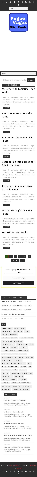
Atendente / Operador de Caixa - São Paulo (16, 305)
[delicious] (18, 4)
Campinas (5, 347)
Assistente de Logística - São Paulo (15, 400)
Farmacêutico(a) (7, 357)
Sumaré (14, 383)
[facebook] (2, 1)
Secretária (5, 383)
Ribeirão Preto (7, 376)
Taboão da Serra (24, 383)
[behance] (29, 1)
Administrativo (7, 328)
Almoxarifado (6, 331)
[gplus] (10, 1)
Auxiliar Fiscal (7, 341)
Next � (15, 260)
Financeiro (19, 357)
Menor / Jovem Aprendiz (10, 367)
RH (31, 373)
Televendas (27, 386)
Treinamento (6, 389)
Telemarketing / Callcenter (11, 386)
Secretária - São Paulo (14, 232)
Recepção (5, 373)
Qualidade (23, 370)
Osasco (23, 367)
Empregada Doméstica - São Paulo (13, 314)
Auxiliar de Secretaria (9, 338)
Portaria (5, 370)
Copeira (13, 351)
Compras (5, 351)
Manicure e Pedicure (9, 363)
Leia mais (6, 108)
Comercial (23, 347)
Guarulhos (29, 357)
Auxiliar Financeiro (26, 338)
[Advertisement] (18, 52)
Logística (18, 360)
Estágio (23, 354)
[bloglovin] (18, 1)
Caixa (32, 344)
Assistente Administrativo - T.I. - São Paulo (17, 447)
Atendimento (18, 331)
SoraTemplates (14, 465)
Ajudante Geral (20, 328)
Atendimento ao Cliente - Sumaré (13, 318)
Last (22, 260)
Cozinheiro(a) (23, 351)
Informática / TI (7, 360)
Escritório (15, 354)
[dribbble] (22, 1)
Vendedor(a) (24, 389)
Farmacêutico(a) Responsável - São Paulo (16, 301)
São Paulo (22, 379)
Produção (13, 370)
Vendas (15, 389)
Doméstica (5, 354)
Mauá (29, 363)
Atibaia (27, 331)
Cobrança (14, 347)
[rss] (25, 1)
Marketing (21, 363)
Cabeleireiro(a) (22, 344)
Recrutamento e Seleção (19, 373)
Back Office (18, 341)
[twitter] (6, 1)
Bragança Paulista (8, 344)
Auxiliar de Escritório (9, 334)
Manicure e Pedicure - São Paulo (14, 412)
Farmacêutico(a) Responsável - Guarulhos (16, 310)
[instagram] (33, 1)
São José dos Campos (9, 379)
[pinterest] (14, 1)
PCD (30, 367)
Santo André (19, 376)
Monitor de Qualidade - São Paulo (14, 424)
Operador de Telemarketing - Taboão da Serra (18, 435)
